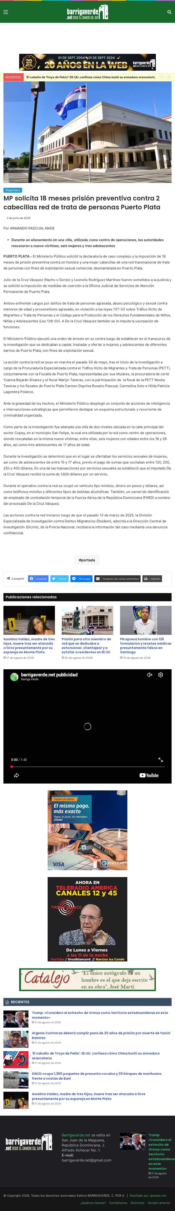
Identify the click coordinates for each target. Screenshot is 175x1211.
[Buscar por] (169, 13)
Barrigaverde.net (76, 1135)
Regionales (13, 190)
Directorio (137, 1203)
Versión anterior (159, 1203)
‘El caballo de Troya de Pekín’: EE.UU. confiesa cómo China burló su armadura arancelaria (90, 77)
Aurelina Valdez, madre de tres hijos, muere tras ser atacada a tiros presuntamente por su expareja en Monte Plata (29, 645)
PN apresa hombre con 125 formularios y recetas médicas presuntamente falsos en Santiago (146, 645)
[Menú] (5, 13)
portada (88, 560)
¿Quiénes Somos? (93, 1203)
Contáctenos (118, 1203)
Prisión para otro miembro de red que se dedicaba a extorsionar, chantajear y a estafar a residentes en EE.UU (86, 645)
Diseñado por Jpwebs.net (148, 1195)
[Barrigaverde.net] (87, 12)
